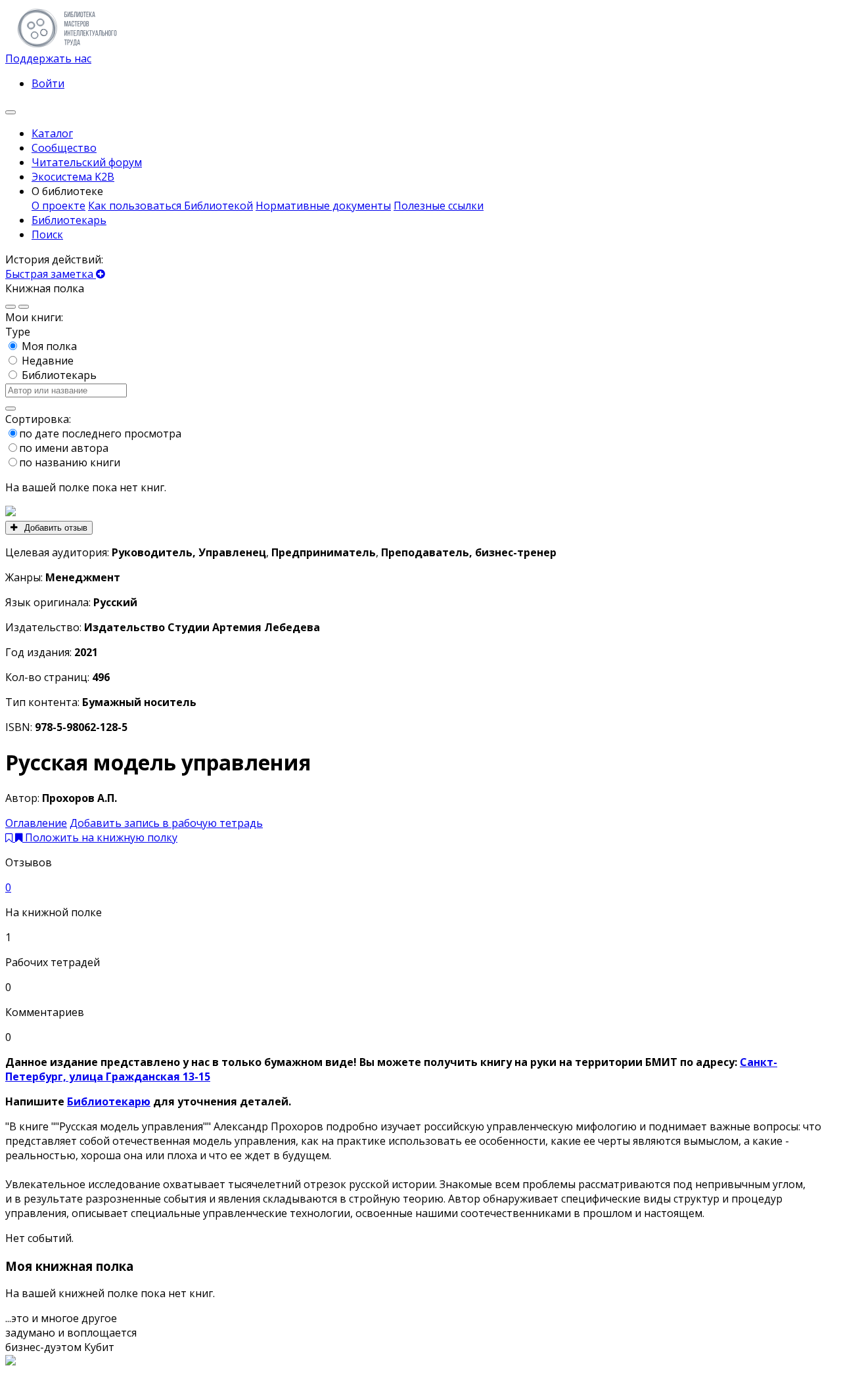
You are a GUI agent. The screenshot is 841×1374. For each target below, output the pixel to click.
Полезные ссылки (439, 205)
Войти (48, 83)
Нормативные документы (323, 205)
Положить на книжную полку (101, 837)
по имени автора (63, 448)
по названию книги (69, 462)
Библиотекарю (108, 1101)
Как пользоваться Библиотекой (170, 205)
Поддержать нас (48, 58)
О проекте (58, 205)
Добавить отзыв (54, 528)
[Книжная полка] (10, 112)
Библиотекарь (59, 375)
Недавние (48, 360)
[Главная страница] (67, 44)
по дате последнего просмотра (100, 433)
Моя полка (49, 346)
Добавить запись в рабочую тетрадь (166, 823)
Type (17, 331)
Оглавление (36, 823)
